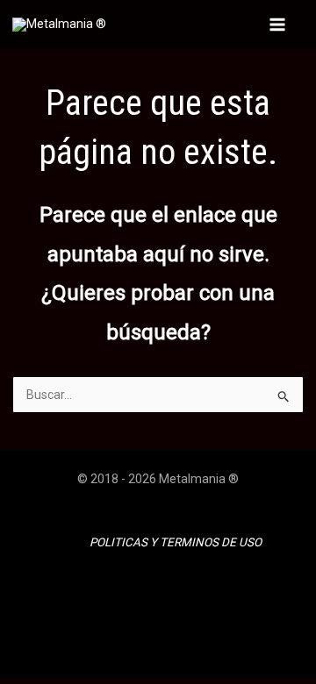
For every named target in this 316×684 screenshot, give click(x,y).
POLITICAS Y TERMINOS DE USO (176, 542)
